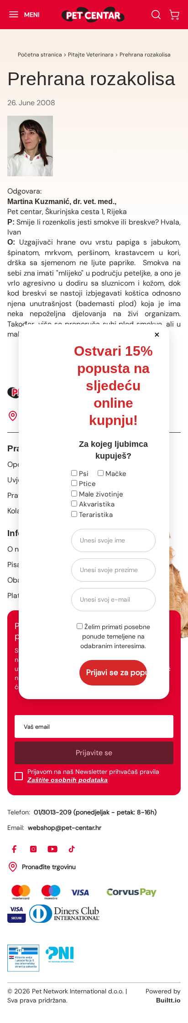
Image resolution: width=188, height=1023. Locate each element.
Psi (83, 473)
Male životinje (100, 494)
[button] (157, 334)
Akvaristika (96, 504)
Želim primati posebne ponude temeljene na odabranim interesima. (115, 636)
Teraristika (95, 514)
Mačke (115, 473)
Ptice (86, 483)
